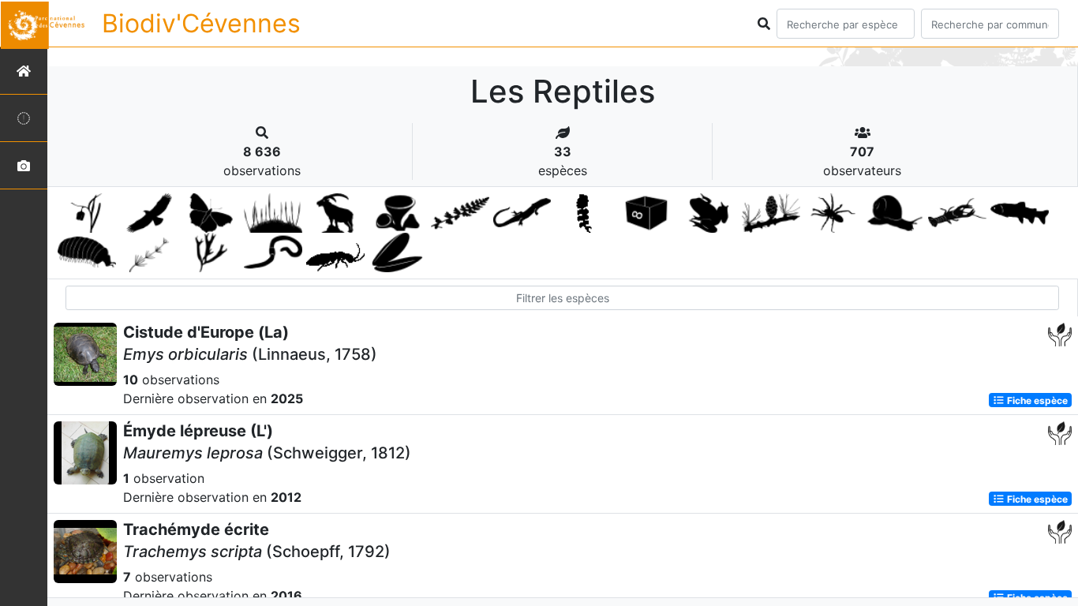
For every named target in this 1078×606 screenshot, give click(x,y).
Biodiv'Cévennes (201, 23)
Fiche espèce (1036, 400)
